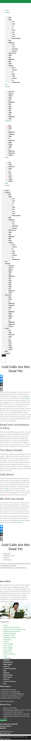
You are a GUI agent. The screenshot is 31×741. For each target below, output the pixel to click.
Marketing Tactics (9, 635)
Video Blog (7, 658)
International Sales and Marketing (14, 629)
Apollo (7, 488)
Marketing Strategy (9, 633)
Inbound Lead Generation (11, 627)
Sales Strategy (8, 644)
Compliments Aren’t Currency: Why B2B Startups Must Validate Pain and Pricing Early (16, 716)
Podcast (11, 155)
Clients (11, 181)
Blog (10, 126)
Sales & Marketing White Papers (11, 141)
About (7, 157)
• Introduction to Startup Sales (10, 692)
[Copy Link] (15, 389)
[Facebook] (15, 379)
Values (11, 179)
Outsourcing (7, 639)
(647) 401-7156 (5, 733)
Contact (7, 185)
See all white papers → (7, 701)
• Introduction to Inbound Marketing (12, 694)
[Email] (15, 387)
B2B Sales (6, 660)
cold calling (24, 398)
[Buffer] (15, 384)
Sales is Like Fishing (9, 708)
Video (5, 656)
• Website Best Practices (8, 690)
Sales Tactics (7, 560)
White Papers (7, 664)
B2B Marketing (8, 662)
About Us (6, 666)
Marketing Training (9, 637)
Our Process (7, 85)
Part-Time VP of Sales (13, 26)
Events (5, 625)
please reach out (17, 522)
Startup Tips (7, 652)
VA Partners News (9, 654)
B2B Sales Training (11, 63)
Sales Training (7, 648)
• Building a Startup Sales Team (10, 698)
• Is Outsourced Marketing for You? (11, 696)
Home (7, 190)
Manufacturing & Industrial (11, 631)
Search (4, 355)
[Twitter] (15, 376)
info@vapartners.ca (6, 731)
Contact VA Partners (9, 668)
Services (7, 12)
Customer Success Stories (11, 94)
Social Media (7, 650)
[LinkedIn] (15, 381)
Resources (8, 121)
